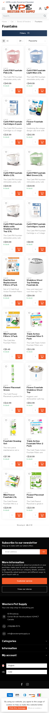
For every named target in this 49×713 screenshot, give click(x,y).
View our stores (25, 589)
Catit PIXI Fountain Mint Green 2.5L (36, 174)
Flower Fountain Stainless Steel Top (35, 389)
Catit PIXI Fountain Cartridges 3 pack (36, 225)
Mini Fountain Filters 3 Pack (10, 335)
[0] (45, 8)
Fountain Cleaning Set (12, 442)
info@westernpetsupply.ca (18, 633)
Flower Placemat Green (12, 388)
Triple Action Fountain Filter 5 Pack (35, 336)
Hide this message (17, 708)
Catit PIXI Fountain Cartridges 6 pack (12, 123)
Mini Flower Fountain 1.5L (10, 496)
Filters (23, 33)
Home (4, 22)
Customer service (24, 581)
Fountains (38, 22)
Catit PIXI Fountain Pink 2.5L (12, 71)
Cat (12, 22)
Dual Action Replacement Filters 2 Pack (10, 282)
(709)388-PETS (13, 626)
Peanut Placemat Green (35, 496)
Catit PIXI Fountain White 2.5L (12, 174)
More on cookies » (35, 708)
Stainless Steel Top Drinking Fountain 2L (34, 282)
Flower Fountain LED (35, 123)
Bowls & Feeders (24, 22)
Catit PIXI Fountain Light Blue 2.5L (36, 71)
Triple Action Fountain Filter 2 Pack (35, 443)
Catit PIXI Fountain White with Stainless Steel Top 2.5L (12, 227)
